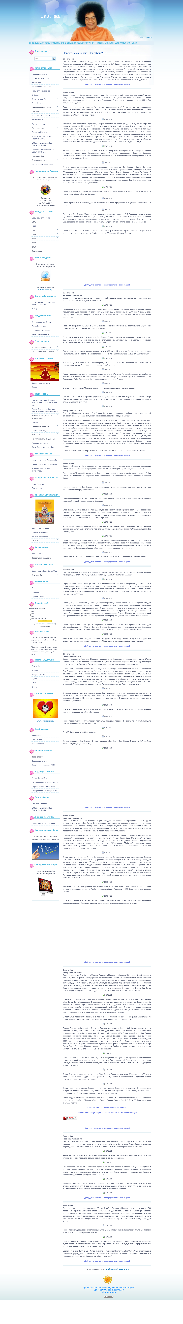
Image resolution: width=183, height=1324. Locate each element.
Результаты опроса (40, 623)
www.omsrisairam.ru (45, 721)
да (33, 611)
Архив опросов (51, 623)
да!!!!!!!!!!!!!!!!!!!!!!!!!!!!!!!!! (39, 618)
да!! (33, 616)
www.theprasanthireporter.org (117, 1269)
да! (33, 613)
